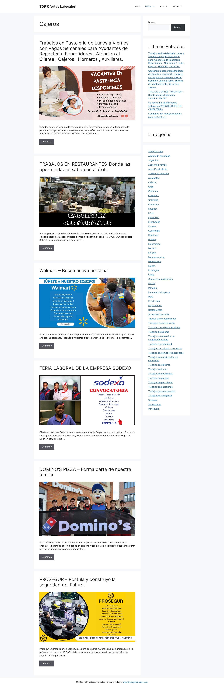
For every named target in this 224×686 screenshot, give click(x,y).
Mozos (151, 266)
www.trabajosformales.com (135, 682)
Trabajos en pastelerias (160, 387)
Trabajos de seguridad (160, 344)
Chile (150, 186)
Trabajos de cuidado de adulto (164, 327)
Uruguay (152, 400)
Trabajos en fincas (157, 369)
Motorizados (154, 261)
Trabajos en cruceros (159, 365)
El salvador (154, 222)
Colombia (153, 200)
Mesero (152, 248)
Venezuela (153, 409)
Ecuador (152, 208)
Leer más (47, 141)
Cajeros (152, 182)
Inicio (137, 6)
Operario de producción (160, 279)
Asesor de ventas (157, 164)
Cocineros (153, 195)
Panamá (152, 288)
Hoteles (152, 239)
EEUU (151, 213)
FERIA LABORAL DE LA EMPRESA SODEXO (85, 368)
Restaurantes (155, 310)
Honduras (153, 235)
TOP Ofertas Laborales (57, 6)
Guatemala (154, 230)
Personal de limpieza (159, 292)
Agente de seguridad (159, 156)
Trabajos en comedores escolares (166, 353)
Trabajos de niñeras (158, 332)
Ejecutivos (153, 217)
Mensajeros (154, 244)
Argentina (153, 160)
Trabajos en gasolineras (160, 373)
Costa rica (153, 204)
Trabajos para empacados (162, 391)
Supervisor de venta (158, 314)
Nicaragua (153, 270)
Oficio (151, 274)
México (152, 252)
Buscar (151, 22)
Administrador (155, 151)
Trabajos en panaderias (160, 382)
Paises (176, 6)
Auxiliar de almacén (158, 173)
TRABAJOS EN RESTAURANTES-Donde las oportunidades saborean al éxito (84, 166)
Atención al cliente (157, 169)
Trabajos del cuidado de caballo (165, 348)
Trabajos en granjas (158, 378)
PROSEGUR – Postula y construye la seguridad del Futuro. (77, 582)
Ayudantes (153, 178)
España (152, 226)
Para (162, 6)
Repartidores (155, 305)
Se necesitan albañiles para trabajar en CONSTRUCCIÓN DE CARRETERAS (165, 106)
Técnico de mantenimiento (162, 318)
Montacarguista (156, 257)
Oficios (148, 6)
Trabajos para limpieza (160, 395)
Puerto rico (154, 301)
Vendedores (154, 404)
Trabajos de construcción (161, 323)
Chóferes (153, 191)
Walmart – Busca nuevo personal (74, 270)
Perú (150, 296)
